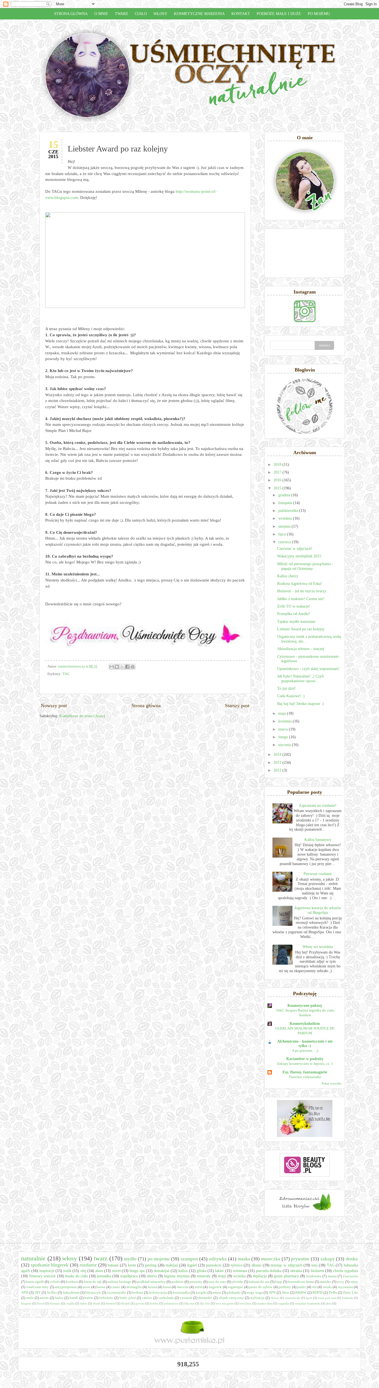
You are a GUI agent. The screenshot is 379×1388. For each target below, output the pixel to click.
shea (329, 1303)
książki (201, 1293)
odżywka (218, 1258)
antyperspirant (66, 1287)
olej (83, 1271)
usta (314, 1265)
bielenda (347, 1297)
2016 (278, 480)
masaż (332, 1276)
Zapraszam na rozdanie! (318, 805)
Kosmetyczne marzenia (199, 14)
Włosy (160, 14)
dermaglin (134, 1287)
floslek (125, 1303)
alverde (237, 1282)
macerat (183, 1287)
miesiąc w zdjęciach (286, 1265)
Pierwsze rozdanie (318, 874)
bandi (74, 1298)
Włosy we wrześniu (317, 947)
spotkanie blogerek (50, 1265)
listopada (285, 503)
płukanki (234, 1293)
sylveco (236, 1265)
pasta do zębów (260, 1287)
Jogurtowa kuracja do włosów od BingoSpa (317, 910)
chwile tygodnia (345, 1271)
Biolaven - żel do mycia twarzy (301, 591)
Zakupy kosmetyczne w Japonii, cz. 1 (305, 1063)
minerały (204, 1276)
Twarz (121, 14)
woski (327, 1287)
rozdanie (88, 1265)
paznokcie (213, 1265)
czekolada (166, 1298)
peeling (150, 1265)
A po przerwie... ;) (305, 1050)
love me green (225, 1303)
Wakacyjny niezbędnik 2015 (299, 556)
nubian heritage (119, 1282)
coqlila (70, 1303)
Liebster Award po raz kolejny (301, 629)
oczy (340, 1282)
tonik (67, 1271)
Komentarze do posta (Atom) (82, 716)
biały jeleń (128, 1298)
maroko (325, 1282)
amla (30, 1298)
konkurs (72, 1282)
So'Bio (52, 1293)
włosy (69, 1258)
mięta (217, 1293)
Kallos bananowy (317, 840)
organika (283, 1303)
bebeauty (106, 1298)
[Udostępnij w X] (122, 666)
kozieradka (181, 1293)
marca (283, 729)
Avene (275, 1297)
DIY (38, 1293)
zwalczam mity (37, 1287)
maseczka (270, 1258)
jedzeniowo (171, 1303)
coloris (55, 1282)
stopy (222, 1276)
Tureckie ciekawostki (305, 1077)
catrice (147, 1298)
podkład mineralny (151, 1282)
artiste (44, 1298)
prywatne (300, 1258)
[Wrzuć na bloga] (117, 666)
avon (86, 1287)
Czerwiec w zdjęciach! (294, 549)
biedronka (314, 1276)
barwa (100, 1287)
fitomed (111, 1303)
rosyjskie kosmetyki (307, 1303)
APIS (25, 1293)
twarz (100, 1258)
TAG (65, 674)
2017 (278, 472)
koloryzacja (158, 1293)
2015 (278, 488)
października (288, 511)
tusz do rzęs (217, 1282)
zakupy (327, 1258)
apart (309, 1297)
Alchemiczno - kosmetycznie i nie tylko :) (305, 1043)
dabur (83, 1303)
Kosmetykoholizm (305, 1024)
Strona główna (71, 14)
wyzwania (345, 1287)
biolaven (317, 1271)
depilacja (260, 1276)
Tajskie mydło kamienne (296, 622)
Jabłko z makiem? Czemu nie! (300, 599)
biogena (26, 1303)
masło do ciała (76, 1276)
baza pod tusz (327, 1297)
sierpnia (285, 526)
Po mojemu (319, 14)
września (285, 518)
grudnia (284, 495)
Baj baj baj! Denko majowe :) (300, 704)
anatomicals (292, 1297)
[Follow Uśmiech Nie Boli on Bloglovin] (305, 433)
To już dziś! (286, 688)
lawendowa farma (301, 1282)
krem (132, 1265)
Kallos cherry (287, 576)
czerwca (285, 542)
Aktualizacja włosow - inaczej (300, 649)
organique (235, 1287)
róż (314, 1287)
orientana (240, 1271)
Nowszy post (54, 705)
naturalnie (33, 1258)
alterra (152, 1276)
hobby (154, 1303)
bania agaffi (35, 1282)
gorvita (140, 1303)
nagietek (215, 1287)
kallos (183, 1271)
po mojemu (159, 1258)
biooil (40, 1303)
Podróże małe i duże (279, 14)
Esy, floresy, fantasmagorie (304, 1072)
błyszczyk (93, 1293)
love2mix (245, 1303)
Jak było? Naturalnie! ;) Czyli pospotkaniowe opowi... (300, 678)
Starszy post (237, 705)
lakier (219, 1271)
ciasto (115, 1287)
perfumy (285, 1287)
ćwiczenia (350, 1276)
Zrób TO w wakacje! (293, 606)
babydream (71, 1293)
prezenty (196, 1282)
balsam (113, 1265)
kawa (167, 1287)
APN (272, 1293)
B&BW (300, 1293)
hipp (278, 1282)
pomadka (104, 1276)
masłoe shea (264, 1303)
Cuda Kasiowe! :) (291, 696)
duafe (96, 1303)
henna (152, 1287)
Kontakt (240, 14)
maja (282, 713)
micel (116, 1271)
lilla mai (189, 1303)
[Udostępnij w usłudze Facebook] (127, 666)
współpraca (129, 1276)
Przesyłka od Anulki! (293, 614)
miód (199, 1287)
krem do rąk (93, 1282)
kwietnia (285, 721)
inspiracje (46, 1271)
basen (88, 1298)
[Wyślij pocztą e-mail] (111, 666)
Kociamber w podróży (305, 1059)
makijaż (172, 1265)
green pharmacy (286, 1276)
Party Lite (350, 1293)
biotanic (55, 1303)
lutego (283, 737)
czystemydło (116, 1293)
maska (244, 1258)
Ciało (141, 14)
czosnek (186, 1298)
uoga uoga (254, 1293)
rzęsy (354, 1282)
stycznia (285, 745)
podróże (177, 1282)
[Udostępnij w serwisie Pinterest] (132, 666)
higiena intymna (177, 1276)
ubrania (296, 1271)
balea (59, 1298)
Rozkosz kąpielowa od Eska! (299, 584)
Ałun (285, 1293)
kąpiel (192, 1265)
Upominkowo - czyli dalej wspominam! (308, 669)
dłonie (256, 1265)
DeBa (333, 1293)
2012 (278, 770)
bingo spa (137, 1271)
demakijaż (162, 1271)
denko (352, 1258)
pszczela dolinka (268, 1271)
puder (301, 1287)
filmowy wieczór (42, 1276)
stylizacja (257, 1298)
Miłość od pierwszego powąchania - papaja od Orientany (305, 566)
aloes (99, 1271)
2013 (278, 762)
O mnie (101, 14)
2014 (278, 754)
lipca (282, 534)
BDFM (317, 1293)
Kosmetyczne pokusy (304, 1005)
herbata (137, 1293)
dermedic (205, 1298)
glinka (201, 1271)
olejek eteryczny (231, 1298)
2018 (278, 464)
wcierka (239, 1276)
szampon (189, 1258)
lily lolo (205, 1303)
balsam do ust (259, 1282)
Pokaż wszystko (332, 1083)
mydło (130, 1258)
